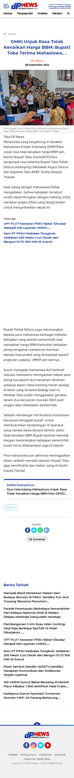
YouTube (50, 750)
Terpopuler (25, 13)
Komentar (39, 539)
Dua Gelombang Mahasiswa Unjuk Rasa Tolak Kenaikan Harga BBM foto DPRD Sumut (37, 491)
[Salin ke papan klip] (46, 530)
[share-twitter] (34, 530)
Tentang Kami (28, 754)
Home (8, 13)
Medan (57, 13)
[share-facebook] (27, 530)
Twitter (42, 750)
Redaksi (13, 754)
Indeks (43, 13)
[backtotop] (37, 725)
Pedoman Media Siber (37, 759)
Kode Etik (60, 754)
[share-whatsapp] (40, 530)
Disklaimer (45, 754)
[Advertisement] (37, 284)
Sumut (11, 507)
